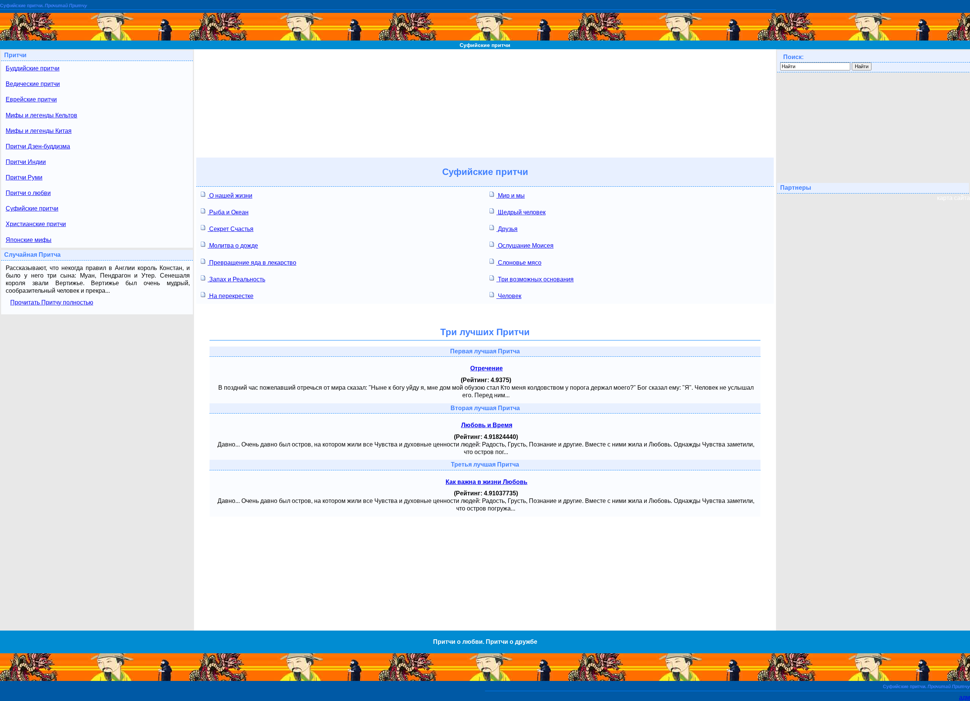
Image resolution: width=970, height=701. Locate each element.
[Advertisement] (485, 102)
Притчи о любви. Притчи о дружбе (485, 642)
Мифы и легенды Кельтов (41, 115)
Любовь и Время (486, 425)
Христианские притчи (36, 224)
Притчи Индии (26, 162)
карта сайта (953, 198)
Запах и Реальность (236, 279)
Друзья (507, 229)
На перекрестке (230, 296)
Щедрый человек (521, 212)
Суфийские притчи (485, 45)
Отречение (486, 368)
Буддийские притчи (32, 68)
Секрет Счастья (230, 229)
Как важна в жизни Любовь (486, 482)
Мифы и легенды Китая (39, 131)
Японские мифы (29, 240)
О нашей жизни (230, 195)
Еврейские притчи (31, 99)
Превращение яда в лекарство (252, 262)
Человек (508, 296)
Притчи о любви (28, 193)
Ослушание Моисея (525, 245)
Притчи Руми (24, 177)
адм (964, 697)
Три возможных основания (535, 279)
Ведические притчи (33, 84)
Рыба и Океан (228, 212)
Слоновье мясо (518, 262)
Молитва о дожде (233, 245)
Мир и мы (510, 195)
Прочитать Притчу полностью (51, 302)
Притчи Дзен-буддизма (38, 146)
